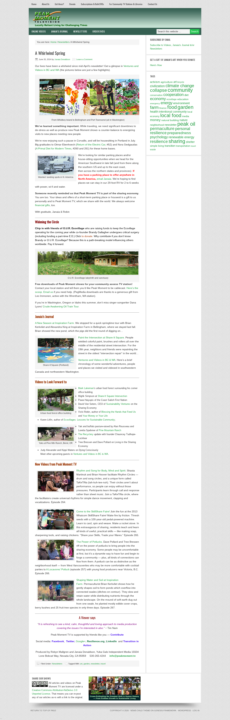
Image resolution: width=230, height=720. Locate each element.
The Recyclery (85, 434)
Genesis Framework (165, 710)
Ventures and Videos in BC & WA (96, 359)
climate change (179, 85)
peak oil (186, 124)
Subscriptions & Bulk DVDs (92, 4)
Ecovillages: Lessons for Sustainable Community (89, 419)
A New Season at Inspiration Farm (54, 323)
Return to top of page (43, 710)
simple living (157, 145)
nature (184, 120)
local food (170, 115)
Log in (196, 710)
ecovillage (172, 99)
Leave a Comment (84, 59)
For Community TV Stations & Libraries (125, 4)
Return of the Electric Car (91, 144)
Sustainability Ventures (118, 404)
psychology (159, 137)
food (172, 107)
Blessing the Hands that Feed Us (118, 411)
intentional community (173, 111)
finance (163, 108)
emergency (155, 103)
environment (181, 103)
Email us (48, 292)
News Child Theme (140, 710)
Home (33, 4)
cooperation (173, 94)
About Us (45, 4)
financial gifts (42, 205)
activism (155, 81)
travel (103, 664)
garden (87, 664)
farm (154, 107)
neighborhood (157, 125)
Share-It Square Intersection (112, 396)
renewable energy (181, 137)
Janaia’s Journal (59, 31)
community (180, 90)
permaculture (162, 128)
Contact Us (152, 4)
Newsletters (80, 31)
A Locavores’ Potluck (58, 569)
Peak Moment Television (70, 18)
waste (153, 149)
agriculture (167, 82)
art (81, 664)
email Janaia (104, 178)
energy (166, 103)
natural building (170, 120)
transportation (183, 146)
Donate (72, 4)
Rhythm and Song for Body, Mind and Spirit (100, 470)
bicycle (180, 82)
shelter (190, 141)
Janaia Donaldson (62, 59)
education (182, 99)
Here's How (156, 65)
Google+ (81, 641)
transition (170, 145)
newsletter (95, 664)
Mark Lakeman (86, 388)
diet (186, 94)
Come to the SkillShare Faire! (93, 511)
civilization (157, 86)
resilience (159, 141)
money (155, 120)
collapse (158, 90)
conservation (156, 95)
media (185, 116)
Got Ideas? (59, 4)
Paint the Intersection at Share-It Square (101, 337)
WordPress (184, 710)
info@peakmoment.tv (122, 655)
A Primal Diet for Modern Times (53, 148)
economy (158, 98)
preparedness (179, 133)
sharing (177, 141)
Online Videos (38, 31)
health (154, 111)
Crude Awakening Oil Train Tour (61, 306)
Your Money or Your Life (95, 415)
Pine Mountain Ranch (110, 430)
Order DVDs (98, 31)
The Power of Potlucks (89, 541)
